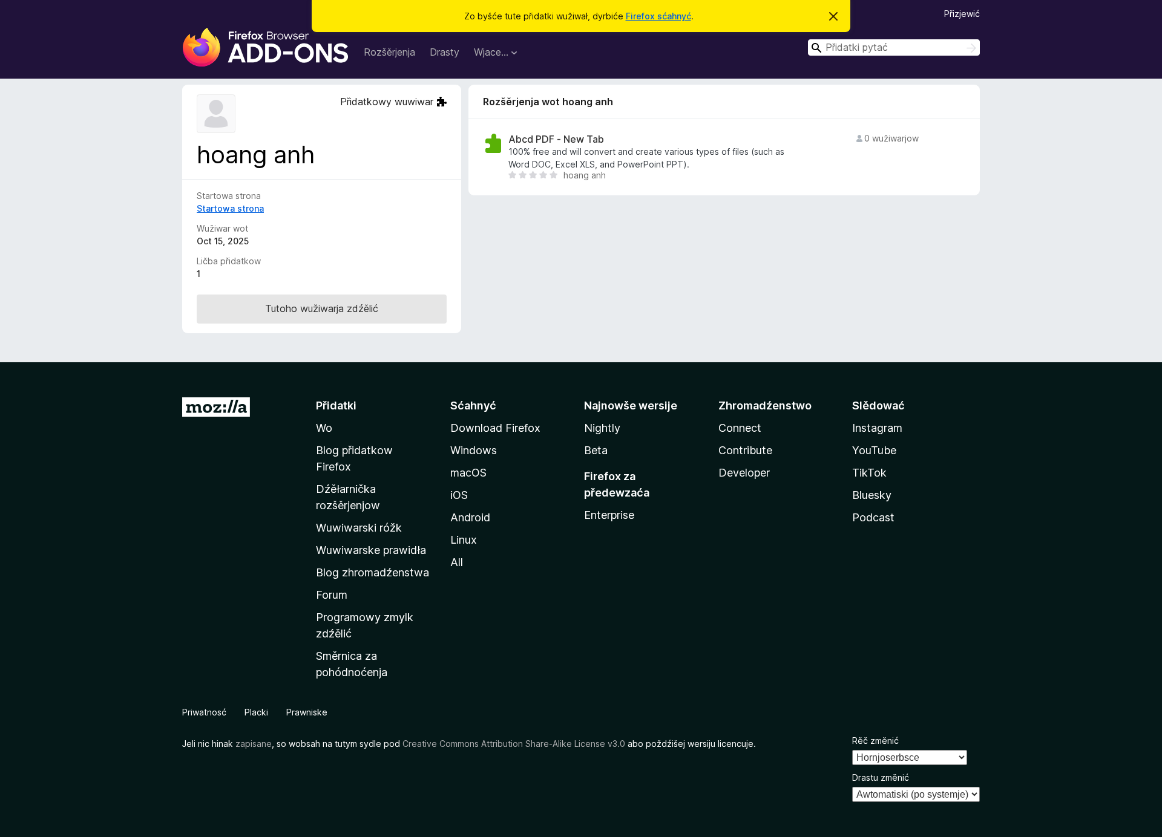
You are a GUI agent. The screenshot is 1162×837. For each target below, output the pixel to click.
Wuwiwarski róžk (359, 527)
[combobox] (894, 47)
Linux (463, 539)
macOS (468, 472)
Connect (739, 428)
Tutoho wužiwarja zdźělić (321, 308)
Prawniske (306, 712)
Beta (596, 450)
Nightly (602, 428)
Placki (256, 712)
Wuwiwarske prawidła (371, 550)
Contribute (745, 450)
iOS (459, 495)
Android (470, 517)
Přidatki (336, 405)
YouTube (874, 450)
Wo (324, 428)
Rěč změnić (875, 740)
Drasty (444, 52)
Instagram (877, 428)
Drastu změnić (880, 777)
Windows (473, 450)
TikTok (869, 472)
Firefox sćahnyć (658, 16)
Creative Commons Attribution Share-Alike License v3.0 (513, 743)
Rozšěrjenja (389, 52)
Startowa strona (230, 208)
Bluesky (871, 495)
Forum (331, 594)
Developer (744, 472)
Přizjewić (962, 13)
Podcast (873, 517)
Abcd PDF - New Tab (556, 139)
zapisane (253, 743)
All (456, 562)
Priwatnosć (204, 712)
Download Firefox (495, 428)
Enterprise (609, 515)
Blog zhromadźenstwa (372, 572)
